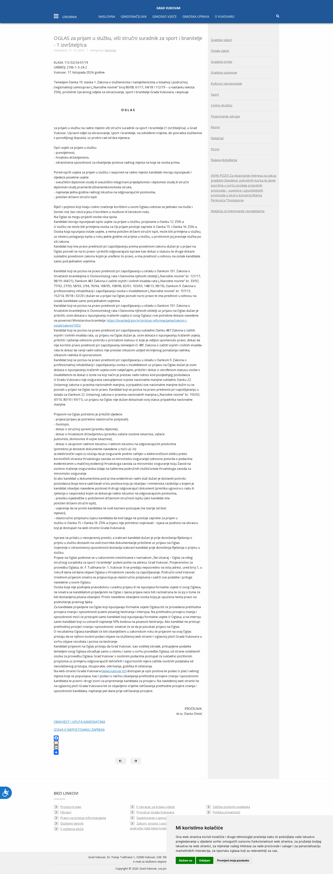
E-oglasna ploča (71, 829)
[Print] (128, 747)
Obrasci (65, 812)
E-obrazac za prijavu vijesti (155, 807)
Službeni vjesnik (71, 823)
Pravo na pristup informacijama (83, 818)
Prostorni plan (70, 807)
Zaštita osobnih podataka (231, 807)
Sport (215, 94)
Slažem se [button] (185, 860)
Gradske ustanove (224, 72)
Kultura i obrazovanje (226, 83)
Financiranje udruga (225, 116)
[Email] (128, 742)
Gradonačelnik (134, 16)
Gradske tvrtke (221, 62)
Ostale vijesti (220, 51)
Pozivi (215, 149)
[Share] (128, 752)
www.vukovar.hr (113, 671)
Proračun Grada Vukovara (155, 812)
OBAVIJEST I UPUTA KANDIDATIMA (79, 722)
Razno (215, 127)
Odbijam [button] (204, 860)
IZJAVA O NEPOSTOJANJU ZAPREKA (79, 730)
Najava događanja (224, 160)
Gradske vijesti (221, 40)
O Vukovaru (225, 16)
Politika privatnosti (226, 812)
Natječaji (110, 50)
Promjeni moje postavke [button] (233, 860)
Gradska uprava (195, 16)
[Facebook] (128, 737)
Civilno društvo (221, 105)
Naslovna (106, 16)
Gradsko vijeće (164, 16)
